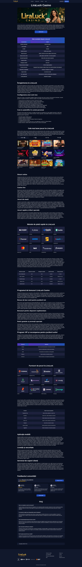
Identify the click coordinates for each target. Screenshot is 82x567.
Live (34, 137)
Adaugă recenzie (59, 480)
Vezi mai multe (41, 495)
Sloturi (58, 137)
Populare (22, 137)
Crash (46, 137)
